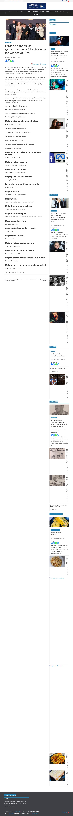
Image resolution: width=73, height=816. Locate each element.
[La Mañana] (5, 13)
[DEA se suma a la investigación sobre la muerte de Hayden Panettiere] (57, 257)
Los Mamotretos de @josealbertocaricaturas (58, 355)
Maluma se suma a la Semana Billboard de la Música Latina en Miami (67, 322)
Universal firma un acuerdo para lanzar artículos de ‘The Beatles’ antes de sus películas (67, 288)
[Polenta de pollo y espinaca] (59, 522)
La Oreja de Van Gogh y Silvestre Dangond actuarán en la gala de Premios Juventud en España (58, 217)
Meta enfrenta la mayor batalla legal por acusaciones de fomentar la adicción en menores (67, 93)
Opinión (21, 11)
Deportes (56, 11)
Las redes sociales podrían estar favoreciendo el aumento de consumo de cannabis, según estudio (59, 55)
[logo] (6, 798)
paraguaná (27, 11)
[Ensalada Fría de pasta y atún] (57, 566)
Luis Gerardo (62, 430)
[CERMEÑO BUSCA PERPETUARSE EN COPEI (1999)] (57, 489)
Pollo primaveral (67, 755)
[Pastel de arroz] (57, 778)
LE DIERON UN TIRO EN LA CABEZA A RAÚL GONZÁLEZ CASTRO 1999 (58, 506)
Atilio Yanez (62, 359)
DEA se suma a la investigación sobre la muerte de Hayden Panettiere (67, 252)
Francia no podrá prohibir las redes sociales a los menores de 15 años (67, 130)
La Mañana (17, 57)
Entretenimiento (8, 42)
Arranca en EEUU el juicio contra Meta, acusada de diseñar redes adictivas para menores (67, 167)
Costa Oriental (35, 11)
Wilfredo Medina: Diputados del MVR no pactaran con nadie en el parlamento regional (59, 423)
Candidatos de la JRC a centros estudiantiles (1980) (67, 456)
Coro (17, 11)
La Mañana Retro (53, 417)
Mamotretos (53, 351)
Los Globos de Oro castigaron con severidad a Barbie (13, 279)
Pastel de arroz (67, 773)
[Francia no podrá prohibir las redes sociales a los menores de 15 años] (57, 135)
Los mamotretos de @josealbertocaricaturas (58, 368)
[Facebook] (6, 61)
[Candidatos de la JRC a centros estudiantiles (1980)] (57, 461)
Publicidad (36, 14)
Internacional (49, 11)
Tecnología (53, 49)
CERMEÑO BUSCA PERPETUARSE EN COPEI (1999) (67, 483)
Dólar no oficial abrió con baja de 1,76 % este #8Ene (36, 279)
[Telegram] (13, 61)
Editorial (62, 11)
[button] (13, 12)
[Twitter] (8, 61)
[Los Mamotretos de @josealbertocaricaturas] (57, 386)
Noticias (10, 11)
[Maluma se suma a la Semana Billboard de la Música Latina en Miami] (57, 328)
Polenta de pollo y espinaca (56, 533)
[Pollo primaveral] (57, 761)
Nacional (42, 11)
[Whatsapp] (11, 61)
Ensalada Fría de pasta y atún (67, 561)
